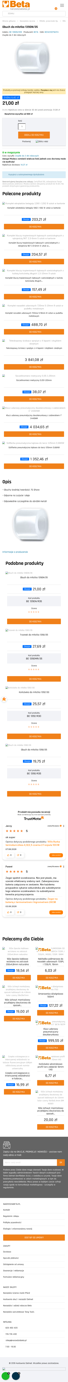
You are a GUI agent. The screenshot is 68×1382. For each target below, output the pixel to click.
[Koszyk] (55, 6)
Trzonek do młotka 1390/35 (34, 634)
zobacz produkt (56, 855)
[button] (9, 855)
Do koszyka (35, 226)
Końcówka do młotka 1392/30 (34, 692)
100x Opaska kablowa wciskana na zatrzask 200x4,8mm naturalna (17, 961)
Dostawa (7, 1251)
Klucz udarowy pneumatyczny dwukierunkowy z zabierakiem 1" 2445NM (34, 417)
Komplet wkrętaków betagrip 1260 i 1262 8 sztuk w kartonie (34, 208)
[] (5, 13)
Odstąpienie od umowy (13, 1264)
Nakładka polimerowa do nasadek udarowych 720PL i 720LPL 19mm (50, 961)
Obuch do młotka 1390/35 (34, 749)
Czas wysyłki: (8, 155)
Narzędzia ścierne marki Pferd (16, 1293)
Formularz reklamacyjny (13, 1277)
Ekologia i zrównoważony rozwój (17, 1228)
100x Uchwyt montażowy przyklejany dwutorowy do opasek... (17, 1002)
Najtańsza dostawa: (11, 164)
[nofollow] (42, 141)
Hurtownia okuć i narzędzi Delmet (18, 1299)
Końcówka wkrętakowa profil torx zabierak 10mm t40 (51, 1066)
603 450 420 (11, 1327)
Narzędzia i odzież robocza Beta (17, 1305)
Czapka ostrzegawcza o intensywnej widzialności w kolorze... (17, 1075)
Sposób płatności (11, 1258)
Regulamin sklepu (11, 1216)
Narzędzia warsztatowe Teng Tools (18, 1312)
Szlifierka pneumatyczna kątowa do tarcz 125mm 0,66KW (34, 447)
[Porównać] (63, 204)
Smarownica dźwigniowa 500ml (50, 995)
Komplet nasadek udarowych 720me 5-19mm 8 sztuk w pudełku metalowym (34, 315)
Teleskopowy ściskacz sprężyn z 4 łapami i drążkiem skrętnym (34, 348)
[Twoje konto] (47, 6)
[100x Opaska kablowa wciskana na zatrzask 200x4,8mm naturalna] (17, 951)
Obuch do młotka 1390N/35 (34, 577)
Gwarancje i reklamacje (13, 1270)
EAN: (42, 32)
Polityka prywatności (12, 1222)
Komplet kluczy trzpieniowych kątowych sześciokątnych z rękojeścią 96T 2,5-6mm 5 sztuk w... (34, 244)
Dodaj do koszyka (34, 135)
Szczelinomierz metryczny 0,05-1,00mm (34, 380)
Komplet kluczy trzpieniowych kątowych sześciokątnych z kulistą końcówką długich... (34, 279)
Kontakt (6, 1210)
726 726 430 (11, 1334)
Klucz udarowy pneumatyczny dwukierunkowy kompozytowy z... (50, 1031)
